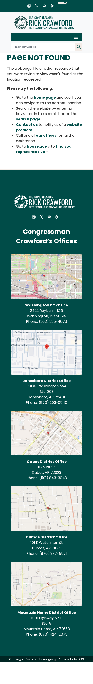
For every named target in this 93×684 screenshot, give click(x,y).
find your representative (44, 149)
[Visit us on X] (38, 6)
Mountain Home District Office (46, 612)
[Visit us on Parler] (45, 6)
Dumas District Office (46, 537)
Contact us (27, 124)
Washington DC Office (46, 305)
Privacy (31, 659)
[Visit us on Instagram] (30, 6)
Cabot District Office (47, 461)
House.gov (46, 659)
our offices (46, 135)
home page (45, 97)
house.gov (37, 146)
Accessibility (68, 659)
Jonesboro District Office (47, 380)
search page (28, 119)
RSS (81, 659)
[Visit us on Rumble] (53, 6)
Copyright (16, 659)
